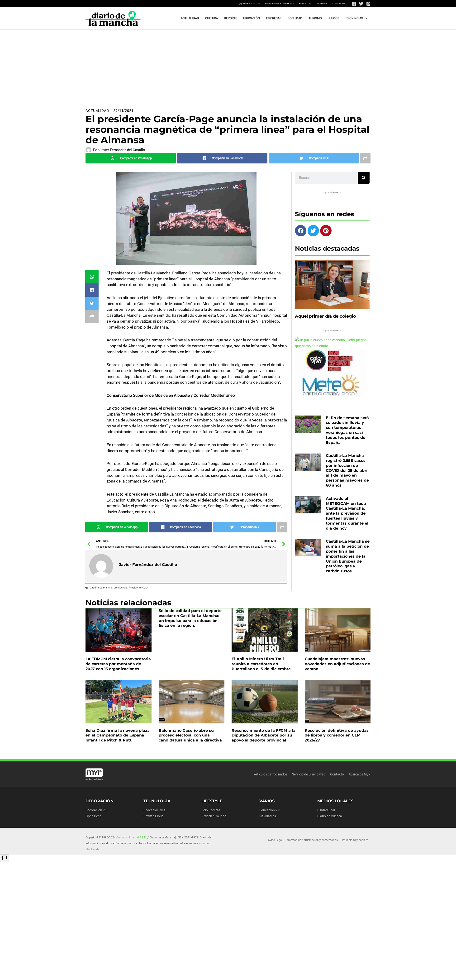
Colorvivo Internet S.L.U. (131, 837)
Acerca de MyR (359, 774)
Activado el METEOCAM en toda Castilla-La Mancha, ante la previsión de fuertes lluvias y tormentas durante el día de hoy (347, 513)
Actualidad (97, 111)
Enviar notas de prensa (279, 3)
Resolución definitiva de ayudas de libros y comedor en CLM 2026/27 (337, 735)
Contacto (338, 3)
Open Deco (93, 816)
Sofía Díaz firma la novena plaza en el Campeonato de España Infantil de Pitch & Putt (118, 735)
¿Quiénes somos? (249, 3)
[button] (365, 18)
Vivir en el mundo (213, 816)
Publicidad (306, 3)
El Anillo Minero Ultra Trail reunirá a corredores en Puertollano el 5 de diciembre (261, 664)
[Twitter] (361, 4)
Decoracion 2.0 (97, 810)
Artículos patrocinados (270, 774)
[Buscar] (364, 178)
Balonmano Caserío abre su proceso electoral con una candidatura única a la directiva (190, 735)
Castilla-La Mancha (101, 587)
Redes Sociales (154, 810)
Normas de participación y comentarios (312, 840)
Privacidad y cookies (355, 840)
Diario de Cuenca (329, 816)
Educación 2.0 (269, 810)
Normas (322, 3)
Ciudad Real (326, 810)
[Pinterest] (368, 4)
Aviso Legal (275, 840)
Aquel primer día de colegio (325, 316)
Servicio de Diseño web (308, 774)
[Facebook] (354, 4)
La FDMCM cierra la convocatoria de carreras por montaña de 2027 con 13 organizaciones (118, 664)
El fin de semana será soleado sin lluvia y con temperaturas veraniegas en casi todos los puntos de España (347, 430)
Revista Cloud (153, 816)
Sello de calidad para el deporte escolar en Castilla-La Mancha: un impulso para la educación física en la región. (190, 618)
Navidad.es (267, 816)
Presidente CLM (138, 587)
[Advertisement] (228, 65)
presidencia (121, 587)
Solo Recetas (210, 810)
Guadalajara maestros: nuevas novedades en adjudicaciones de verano (337, 664)
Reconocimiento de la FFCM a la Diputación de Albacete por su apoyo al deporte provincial (263, 735)
